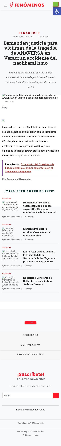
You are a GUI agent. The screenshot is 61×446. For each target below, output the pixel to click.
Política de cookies (30, 435)
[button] (57, 11)
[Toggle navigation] (5, 5)
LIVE (31, 322)
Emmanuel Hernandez (19, 179)
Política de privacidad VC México (30, 432)
